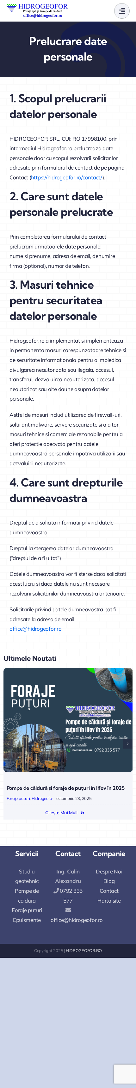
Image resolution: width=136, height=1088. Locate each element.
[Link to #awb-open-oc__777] (122, 11)
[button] (8, 744)
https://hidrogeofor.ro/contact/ (66, 177)
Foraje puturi (18, 798)
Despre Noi (109, 871)
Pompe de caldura (27, 895)
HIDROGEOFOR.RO (84, 950)
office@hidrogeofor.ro (35, 628)
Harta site (109, 900)
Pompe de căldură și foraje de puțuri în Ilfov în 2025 (66, 788)
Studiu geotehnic (27, 876)
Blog (108, 881)
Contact (109, 890)
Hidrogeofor (42, 798)
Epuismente (27, 920)
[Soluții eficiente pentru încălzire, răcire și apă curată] (68, 670)
